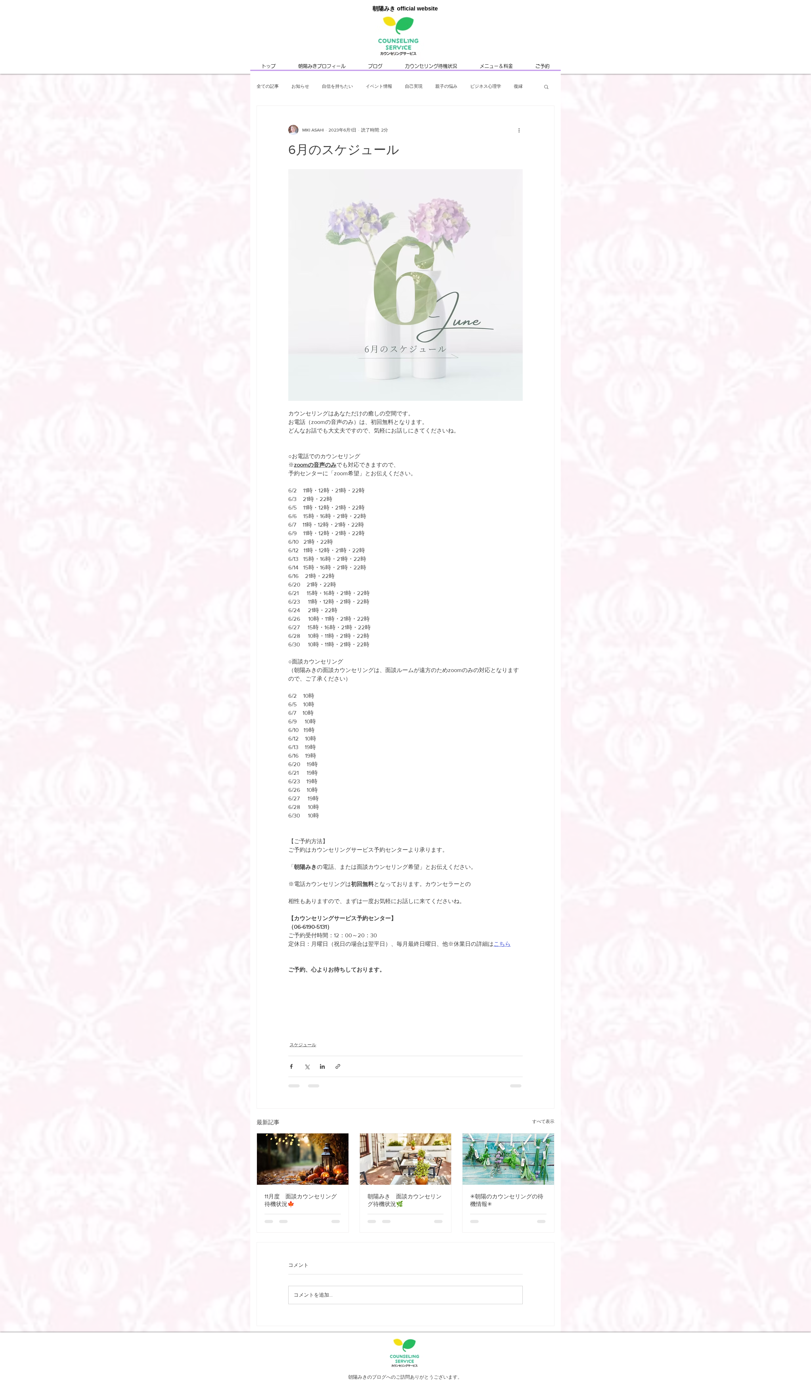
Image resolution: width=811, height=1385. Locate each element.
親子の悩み (446, 86)
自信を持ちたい (337, 86)
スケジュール (303, 1044)
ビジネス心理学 (485, 86)
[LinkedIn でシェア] (322, 1066)
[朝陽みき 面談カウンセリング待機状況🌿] (405, 1159)
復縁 (518, 86)
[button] (546, 86)
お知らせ (300, 86)
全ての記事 (268, 86)
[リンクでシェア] (338, 1066)
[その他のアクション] (519, 130)
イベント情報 (379, 86)
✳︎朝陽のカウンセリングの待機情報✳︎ (506, 1200)
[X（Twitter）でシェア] (307, 1066)
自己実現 (414, 86)
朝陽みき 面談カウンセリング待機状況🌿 (404, 1200)
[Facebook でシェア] (291, 1066)
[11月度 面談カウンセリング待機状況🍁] (302, 1159)
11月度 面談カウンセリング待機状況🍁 (301, 1200)
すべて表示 (543, 1121)
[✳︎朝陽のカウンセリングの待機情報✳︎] (508, 1159)
